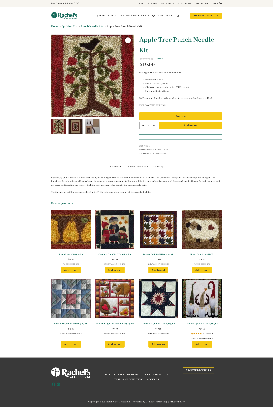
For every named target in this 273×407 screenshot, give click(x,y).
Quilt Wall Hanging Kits (114, 264)
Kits (107, 374)
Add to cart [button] (71, 270)
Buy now (181, 116)
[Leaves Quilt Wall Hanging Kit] (158, 229)
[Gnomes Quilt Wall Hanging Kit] (202, 299)
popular (149, 154)
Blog (141, 3)
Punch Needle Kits (159, 150)
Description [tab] (115, 167)
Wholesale (167, 3)
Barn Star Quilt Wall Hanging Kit (71, 323)
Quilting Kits (104, 15)
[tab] (158, 167)
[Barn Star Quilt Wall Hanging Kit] (71, 299)
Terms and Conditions (128, 379)
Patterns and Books (133, 15)
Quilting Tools (162, 15)
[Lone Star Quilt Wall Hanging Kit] (158, 299)
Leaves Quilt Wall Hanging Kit (158, 254)
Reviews (152, 3)
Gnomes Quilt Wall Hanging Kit (202, 323)
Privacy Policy (177, 401)
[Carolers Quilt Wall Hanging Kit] (115, 229)
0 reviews (159, 58)
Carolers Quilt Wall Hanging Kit (114, 254)
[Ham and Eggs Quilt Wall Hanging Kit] (115, 299)
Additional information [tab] (137, 167)
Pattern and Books (125, 374)
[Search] (178, 16)
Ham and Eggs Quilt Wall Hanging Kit (114, 323)
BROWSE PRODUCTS (206, 15)
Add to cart (190, 125)
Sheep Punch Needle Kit (202, 254)
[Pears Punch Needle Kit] (71, 229)
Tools (146, 374)
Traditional (161, 154)
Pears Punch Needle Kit (71, 254)
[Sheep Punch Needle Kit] (202, 229)
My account (184, 3)
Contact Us (201, 3)
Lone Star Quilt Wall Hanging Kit (158, 323)
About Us (153, 379)
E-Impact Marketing (156, 401)
